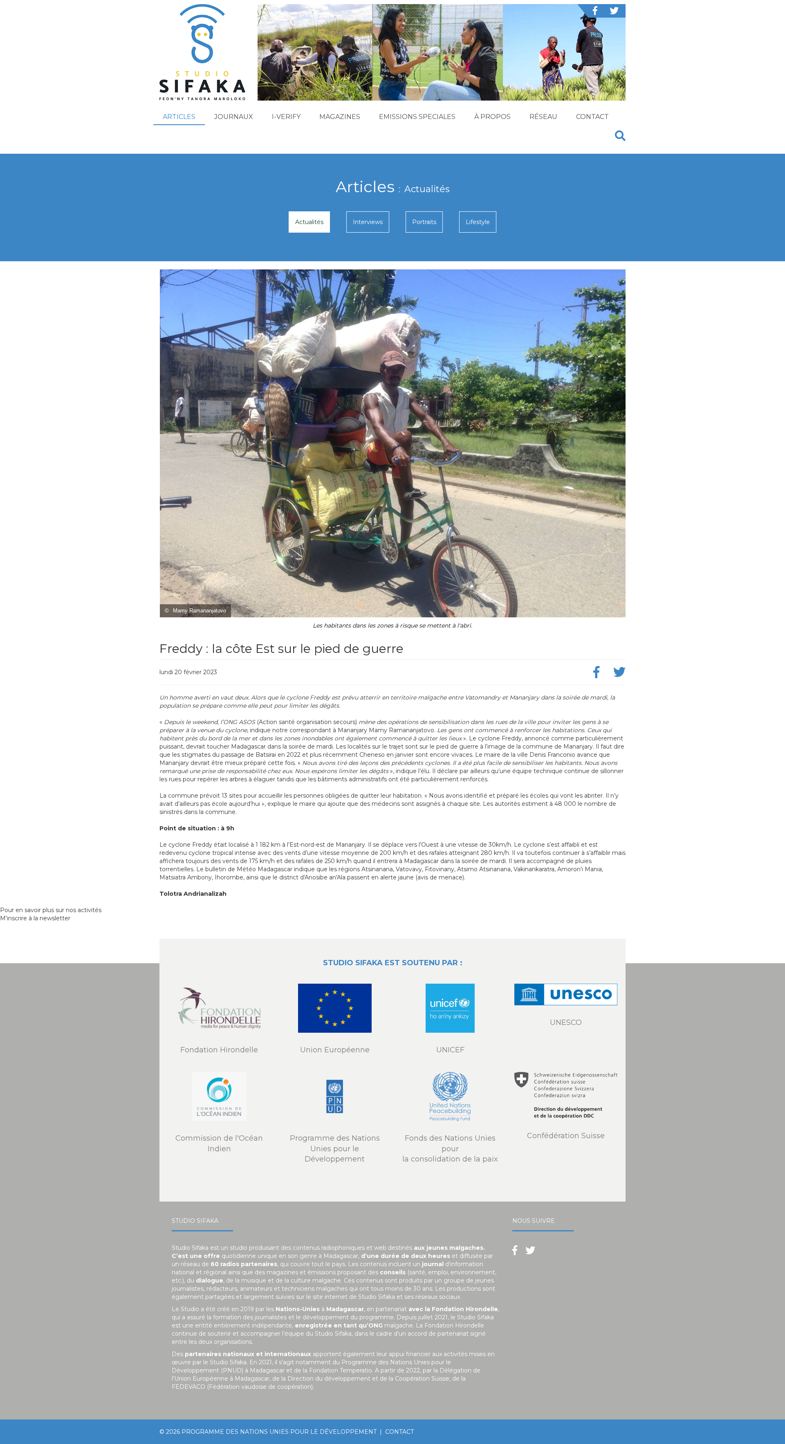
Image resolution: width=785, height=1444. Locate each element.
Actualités (309, 222)
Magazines (339, 117)
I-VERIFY (286, 117)
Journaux (233, 117)
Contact (592, 117)
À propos (492, 117)
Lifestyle (478, 222)
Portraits (424, 222)
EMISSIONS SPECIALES (417, 117)
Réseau (543, 117)
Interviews (368, 222)
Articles (179, 117)
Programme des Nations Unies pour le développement (279, 1431)
